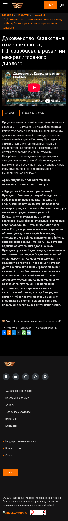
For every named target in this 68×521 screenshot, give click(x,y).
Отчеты (9, 404)
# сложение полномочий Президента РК (37, 321)
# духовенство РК (46, 327)
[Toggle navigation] (5, 5)
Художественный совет (19, 390)
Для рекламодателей (18, 411)
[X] (19, 332)
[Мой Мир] (14, 332)
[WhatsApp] (24, 332)
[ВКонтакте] (4, 332)
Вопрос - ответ (14, 448)
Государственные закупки (20, 441)
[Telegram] (29, 332)
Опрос (9, 455)
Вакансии (11, 419)
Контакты (11, 426)
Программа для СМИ (17, 397)
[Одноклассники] (9, 332)
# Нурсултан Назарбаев (17, 327)
